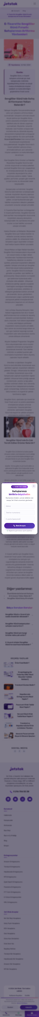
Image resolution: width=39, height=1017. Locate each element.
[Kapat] (34, 486)
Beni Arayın (21, 526)
